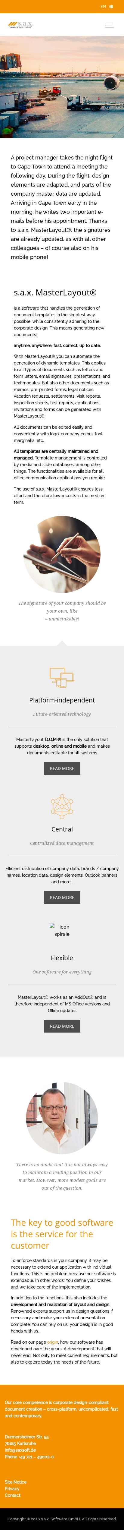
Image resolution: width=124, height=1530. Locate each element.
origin (52, 1342)
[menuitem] (107, 6)
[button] (109, 24)
